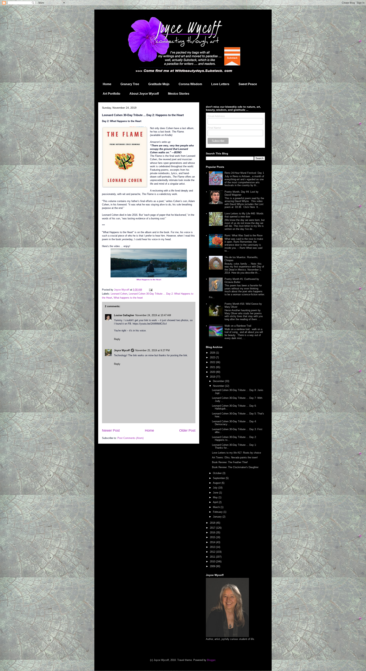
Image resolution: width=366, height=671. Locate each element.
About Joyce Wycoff (144, 93)
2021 (213, 367)
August (217, 482)
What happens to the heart (128, 297)
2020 (213, 372)
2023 (213, 357)
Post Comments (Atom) (130, 438)
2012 (213, 551)
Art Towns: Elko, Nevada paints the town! (235, 457)
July (215, 487)
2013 (213, 547)
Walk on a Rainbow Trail (238, 325)
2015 (213, 537)
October (217, 473)
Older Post (187, 430)
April (216, 502)
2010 (213, 561)
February (218, 511)
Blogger (211, 660)
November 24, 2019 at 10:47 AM (153, 315)
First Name (214, 127)
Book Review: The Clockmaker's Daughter (235, 467)
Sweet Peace (247, 84)
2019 (213, 376)
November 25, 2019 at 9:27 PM (152, 350)
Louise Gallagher (124, 315)
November (219, 385)
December (219, 381)
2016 (213, 532)
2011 (213, 556)
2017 (213, 527)
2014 (213, 542)
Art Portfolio (111, 93)
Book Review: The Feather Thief (230, 462)
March (217, 507)
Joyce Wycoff (122, 350)
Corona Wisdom (190, 84)
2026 (213, 352)
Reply (117, 339)
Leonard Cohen (119, 293)
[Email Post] (150, 289)
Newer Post (111, 430)
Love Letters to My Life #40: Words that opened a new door (244, 215)
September (219, 478)
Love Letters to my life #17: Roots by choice (236, 452)
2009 (213, 566)
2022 (213, 362)
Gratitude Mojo (158, 84)
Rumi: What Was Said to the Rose (243, 235)
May (215, 497)
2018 (213, 522)
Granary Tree (129, 84)
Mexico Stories (178, 93)
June (216, 492)
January (217, 516)
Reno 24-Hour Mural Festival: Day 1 (244, 172)
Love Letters (220, 84)
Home (107, 84)
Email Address (216, 116)
